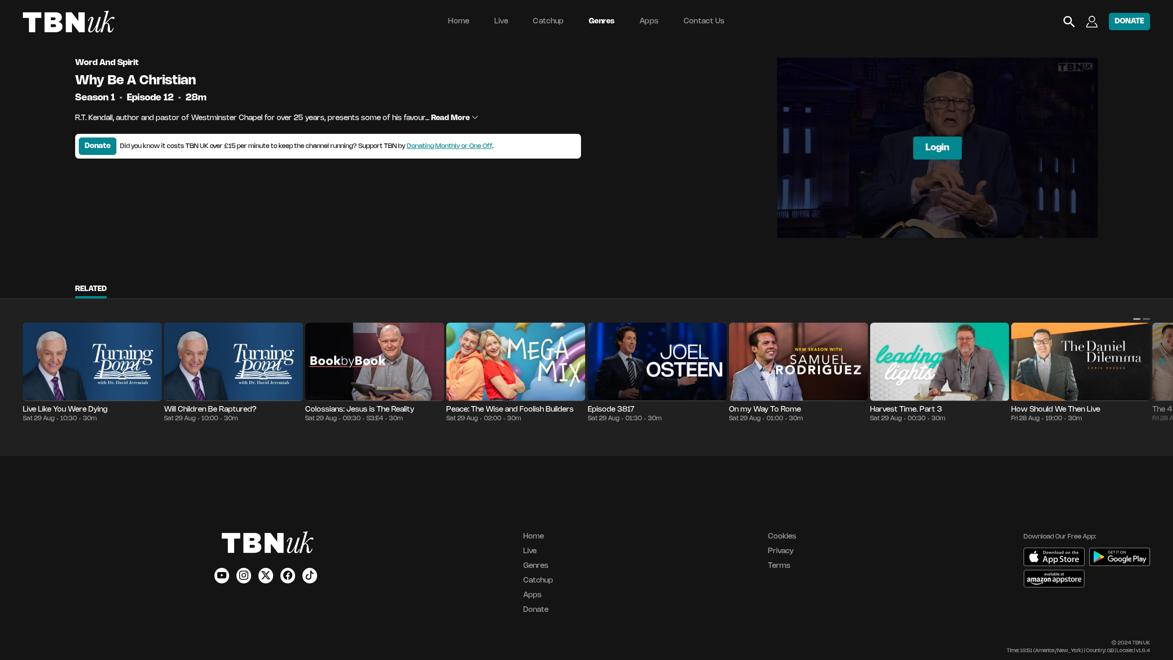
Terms (779, 565)
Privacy (781, 551)
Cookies (782, 536)
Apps (649, 21)
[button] (1136, 319)
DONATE (1129, 21)
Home (458, 21)
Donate (97, 146)
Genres (602, 21)
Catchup (548, 21)
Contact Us (704, 21)
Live (501, 21)
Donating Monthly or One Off (449, 146)
